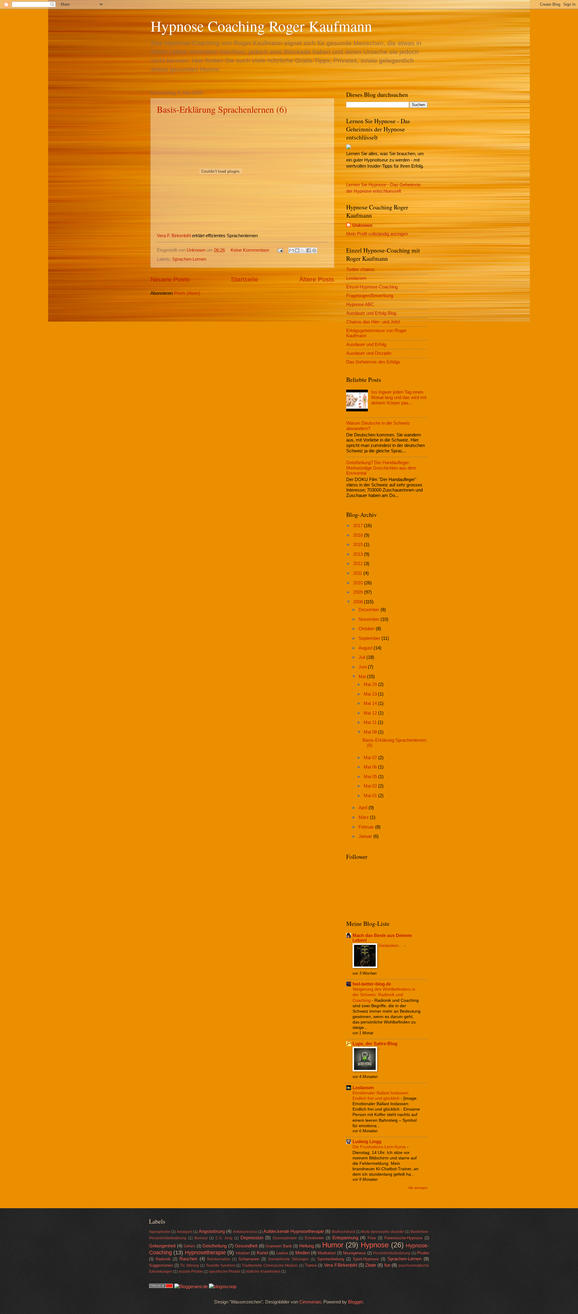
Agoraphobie (159, 1232)
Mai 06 (371, 767)
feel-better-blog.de (372, 984)
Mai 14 (371, 703)
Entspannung (345, 1237)
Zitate (370, 1265)
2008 (358, 601)
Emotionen (314, 1238)
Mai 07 (371, 757)
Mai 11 (371, 722)
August (366, 648)
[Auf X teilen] (303, 250)
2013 (358, 554)
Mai (363, 676)
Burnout (200, 1238)
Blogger (355, 1302)
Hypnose (375, 1245)
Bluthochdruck (343, 1232)
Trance (311, 1265)
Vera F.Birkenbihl (340, 1265)
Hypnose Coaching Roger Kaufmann (261, 26)
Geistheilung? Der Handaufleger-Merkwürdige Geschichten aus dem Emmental (381, 468)
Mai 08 (371, 732)
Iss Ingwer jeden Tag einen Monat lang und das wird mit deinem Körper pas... (398, 397)
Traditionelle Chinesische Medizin (270, 1265)
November (370, 619)
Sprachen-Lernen (189, 259)
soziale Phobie (191, 1271)
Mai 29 (371, 684)
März (364, 817)
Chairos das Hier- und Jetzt (373, 321)
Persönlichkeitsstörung (391, 1253)
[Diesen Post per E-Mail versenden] (291, 250)
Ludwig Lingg (367, 1141)
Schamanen (248, 1259)
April (363, 807)
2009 (358, 592)
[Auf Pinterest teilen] (314, 250)
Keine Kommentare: (251, 250)
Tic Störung (189, 1265)
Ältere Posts (316, 279)
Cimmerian (310, 1302)
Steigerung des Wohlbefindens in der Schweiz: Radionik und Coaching (384, 994)
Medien (302, 1252)
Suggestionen (161, 1265)
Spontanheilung (330, 1259)
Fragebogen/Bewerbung (369, 295)
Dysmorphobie (285, 1238)
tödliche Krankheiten (263, 1271)
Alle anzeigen (417, 1188)
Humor (332, 1245)
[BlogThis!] (297, 250)
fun (387, 1265)
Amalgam (184, 1232)
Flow (372, 1238)
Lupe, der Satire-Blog (375, 1043)
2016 (358, 535)
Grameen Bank (279, 1246)
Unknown (362, 225)
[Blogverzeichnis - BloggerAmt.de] (191, 1286)
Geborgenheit (162, 1245)
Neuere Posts (170, 279)
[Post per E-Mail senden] (279, 250)
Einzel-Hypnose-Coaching (372, 286)
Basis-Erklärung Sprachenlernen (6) (222, 109)
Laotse (282, 1253)
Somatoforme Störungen (288, 1259)
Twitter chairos (360, 269)
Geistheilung (214, 1245)
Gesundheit (246, 1245)
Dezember (370, 609)
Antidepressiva (245, 1232)
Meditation (327, 1253)
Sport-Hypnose (366, 1259)
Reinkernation (218, 1259)
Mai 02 (371, 786)
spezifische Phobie (224, 1271)
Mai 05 (371, 776)
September (370, 638)
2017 (358, 525)
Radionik (163, 1259)
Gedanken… (391, 945)
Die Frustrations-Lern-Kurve (380, 1146)
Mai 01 (371, 795)
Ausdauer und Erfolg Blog (371, 313)
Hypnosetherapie (205, 1253)
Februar (367, 827)
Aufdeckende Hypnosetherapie (293, 1231)
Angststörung (212, 1231)
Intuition (243, 1253)
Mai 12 (371, 713)
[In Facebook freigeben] (309, 250)
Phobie (423, 1253)
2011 (358, 573)
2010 (358, 582)
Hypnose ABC (360, 304)
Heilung (306, 1245)
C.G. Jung (224, 1238)
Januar (366, 836)
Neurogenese (354, 1253)
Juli (362, 657)
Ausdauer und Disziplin (368, 353)
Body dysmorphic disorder (383, 1232)
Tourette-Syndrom (220, 1265)
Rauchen (188, 1258)
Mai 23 (371, 694)
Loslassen (356, 278)
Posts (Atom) (187, 293)
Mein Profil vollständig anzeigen (377, 233)
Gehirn (189, 1246)
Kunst (262, 1252)
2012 (358, 563)
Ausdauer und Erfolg (366, 344)
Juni (363, 667)
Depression (252, 1237)
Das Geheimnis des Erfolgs (373, 362)
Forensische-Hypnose (403, 1238)
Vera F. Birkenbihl (174, 235)
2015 (358, 544)
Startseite (244, 279)
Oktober (367, 628)
